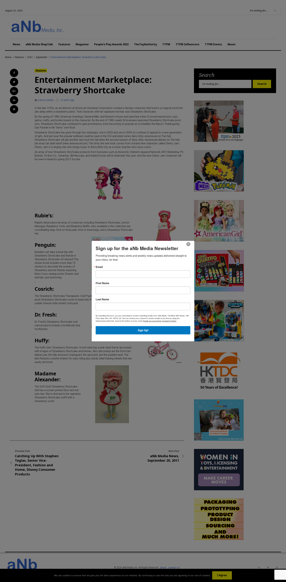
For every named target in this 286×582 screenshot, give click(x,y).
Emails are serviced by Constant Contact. (160, 321)
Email (99, 267)
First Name (102, 283)
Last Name (102, 299)
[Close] (188, 244)
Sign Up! (143, 330)
